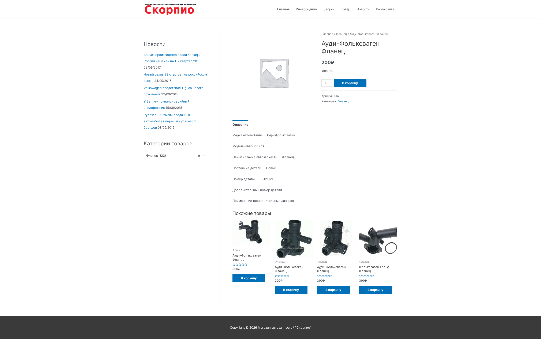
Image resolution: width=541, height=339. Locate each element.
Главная (283, 9)
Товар (345, 9)
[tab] (240, 124)
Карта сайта (385, 9)
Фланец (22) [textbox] (173, 156)
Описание (240, 125)
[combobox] (175, 155)
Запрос (329, 9)
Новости (363, 9)
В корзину (350, 83)
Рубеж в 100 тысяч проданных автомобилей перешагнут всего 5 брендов (170, 121)
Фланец (341, 34)
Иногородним (306, 9)
